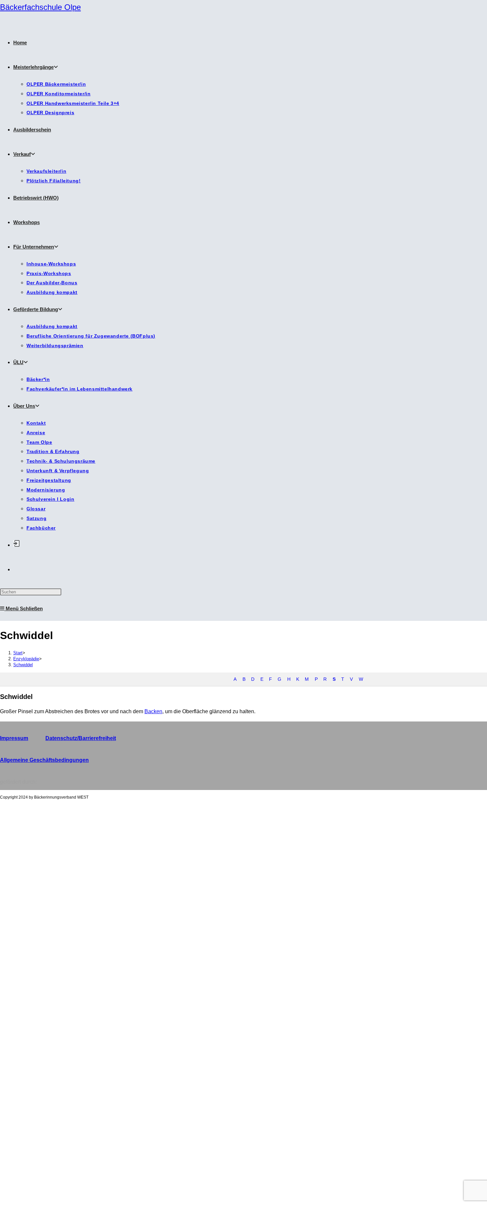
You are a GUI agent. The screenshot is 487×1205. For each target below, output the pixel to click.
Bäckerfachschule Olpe (40, 7)
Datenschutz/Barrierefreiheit (80, 738)
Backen (153, 711)
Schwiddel (23, 664)
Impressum (14, 738)
